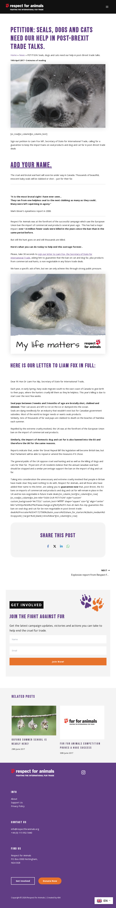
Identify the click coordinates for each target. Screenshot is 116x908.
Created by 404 (53, 897)
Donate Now (50, 880)
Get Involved (23, 880)
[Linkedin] (61, 546)
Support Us (17, 802)
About (14, 798)
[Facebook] (48, 546)
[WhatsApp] (67, 546)
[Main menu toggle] (107, 7)
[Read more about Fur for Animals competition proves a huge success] (82, 722)
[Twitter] (54, 546)
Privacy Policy (17, 806)
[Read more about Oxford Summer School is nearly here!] (34, 720)
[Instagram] (83, 772)
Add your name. (31, 165)
